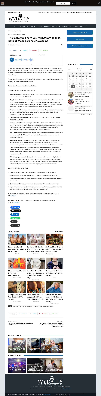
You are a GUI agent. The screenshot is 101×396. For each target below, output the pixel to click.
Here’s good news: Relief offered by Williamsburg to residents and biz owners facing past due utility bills (35, 368)
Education (35, 346)
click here (13, 196)
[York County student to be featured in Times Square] (54, 345)
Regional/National (19, 34)
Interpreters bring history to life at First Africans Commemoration (36, 349)
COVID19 (36, 306)
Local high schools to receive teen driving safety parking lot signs (17, 349)
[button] (86, 26)
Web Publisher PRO (47, 394)
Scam (51, 306)
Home (9, 31)
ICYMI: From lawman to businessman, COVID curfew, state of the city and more (54, 369)
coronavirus (15, 306)
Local (20, 31)
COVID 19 (22, 306)
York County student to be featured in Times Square (54, 350)
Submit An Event (72, 64)
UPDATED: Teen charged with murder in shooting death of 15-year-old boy (17, 369)
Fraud (40, 306)
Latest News (15, 31)
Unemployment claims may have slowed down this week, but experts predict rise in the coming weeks (50, 324)
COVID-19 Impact (28, 306)
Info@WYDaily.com (66, 389)
